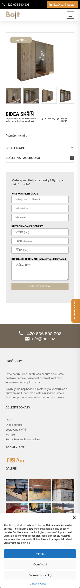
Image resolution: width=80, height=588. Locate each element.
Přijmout (40, 553)
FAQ (8, 420)
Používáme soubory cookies (23, 439)
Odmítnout (40, 564)
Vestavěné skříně (16, 429)
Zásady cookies (38, 583)
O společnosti (14, 424)
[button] (74, 518)
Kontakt (10, 434)
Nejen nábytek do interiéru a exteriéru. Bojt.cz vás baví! (21, 119)
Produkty (50, 118)
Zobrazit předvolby (40, 575)
